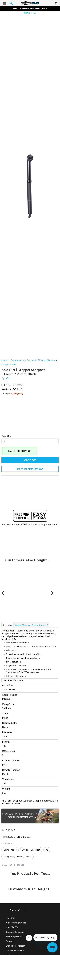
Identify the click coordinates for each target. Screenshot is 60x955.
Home (4, 360)
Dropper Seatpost (31, 849)
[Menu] (4, 3)
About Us (10, 918)
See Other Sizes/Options (30, 469)
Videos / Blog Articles (16, 922)
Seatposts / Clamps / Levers (41, 360)
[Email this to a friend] (22, 865)
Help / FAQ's (12, 927)
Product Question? (40, 625)
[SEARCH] (11, 3)
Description (7, 625)
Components (17, 360)
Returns (9, 941)
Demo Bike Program (15, 945)
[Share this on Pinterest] (18, 865)
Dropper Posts (8, 364)
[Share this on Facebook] (14, 865)
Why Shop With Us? (15, 936)
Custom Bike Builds (15, 950)
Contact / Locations (15, 932)
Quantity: (6, 436)
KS (34, 12)
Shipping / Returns (22, 625)
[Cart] (56, 4)
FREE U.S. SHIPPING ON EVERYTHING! (30, 8)
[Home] (30, 3)
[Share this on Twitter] (10, 865)
